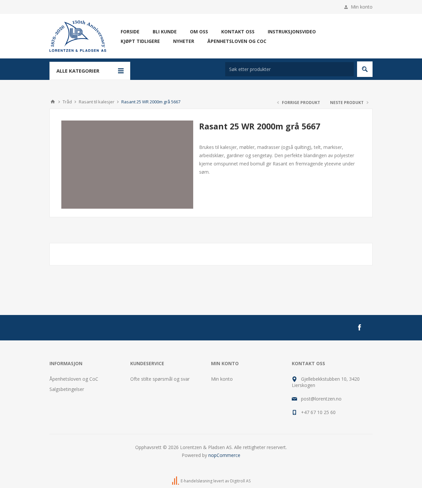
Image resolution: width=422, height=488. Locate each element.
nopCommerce (224, 455)
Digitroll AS (240, 481)
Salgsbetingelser (66, 389)
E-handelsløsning (196, 481)
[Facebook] (359, 327)
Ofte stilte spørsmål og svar (160, 379)
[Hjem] (52, 101)
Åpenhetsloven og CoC (73, 379)
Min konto (362, 7)
